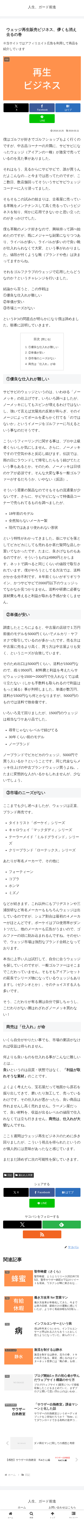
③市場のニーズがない (42, 358)
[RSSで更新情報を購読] (42, 1234)
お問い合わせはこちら (62, 1507)
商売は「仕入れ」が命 (42, 364)
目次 (37, 339)
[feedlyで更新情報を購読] (61, 1224)
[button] (75, 881)
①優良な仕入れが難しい (43, 347)
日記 (9, 1175)
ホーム (22, 1507)
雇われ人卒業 (26, 1175)
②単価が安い (36, 352)
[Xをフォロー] (22, 1224)
